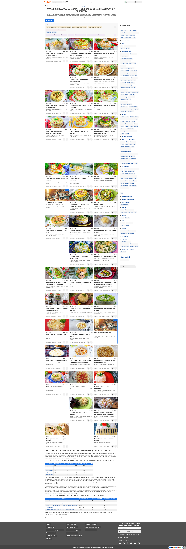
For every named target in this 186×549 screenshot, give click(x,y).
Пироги (122, 116)
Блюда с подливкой (129, 183)
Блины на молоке (129, 126)
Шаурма (122, 209)
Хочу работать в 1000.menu (54, 202)
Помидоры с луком (125, 243)
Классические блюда (127, 136)
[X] (172, 547)
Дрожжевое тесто (124, 204)
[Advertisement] (130, 14)
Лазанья (122, 180)
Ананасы (48, 468)
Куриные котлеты (133, 185)
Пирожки (131, 119)
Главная (48, 524)
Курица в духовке (134, 153)
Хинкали (122, 173)
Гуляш (135, 178)
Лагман (122, 188)
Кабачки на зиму (132, 63)
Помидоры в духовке (125, 163)
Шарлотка (127, 116)
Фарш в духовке (124, 158)
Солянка (127, 48)
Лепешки (136, 126)
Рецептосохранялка (73, 2)
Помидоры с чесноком (125, 241)
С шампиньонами (92, 34)
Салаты (124, 28)
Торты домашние (126, 40)
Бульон (131, 46)
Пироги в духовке (129, 123)
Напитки (124, 228)
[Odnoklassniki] (174, 547)
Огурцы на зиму (133, 53)
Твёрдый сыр (49, 465)
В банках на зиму (124, 56)
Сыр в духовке (132, 156)
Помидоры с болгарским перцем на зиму (130, 92)
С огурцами (56, 34)
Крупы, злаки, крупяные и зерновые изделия (127, 257)
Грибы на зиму (124, 97)
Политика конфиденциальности (54, 530)
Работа (86, 2)
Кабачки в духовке (125, 153)
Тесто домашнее (126, 202)
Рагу (133, 171)
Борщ (122, 46)
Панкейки (127, 133)
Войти (138, 2)
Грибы (103, 34)
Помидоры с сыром (125, 246)
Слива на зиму (133, 75)
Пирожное (127, 217)
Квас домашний (131, 230)
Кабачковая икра (124, 63)
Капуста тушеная (124, 185)
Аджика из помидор (125, 109)
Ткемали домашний (125, 225)
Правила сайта (50, 527)
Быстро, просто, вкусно (128, 199)
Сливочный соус (129, 223)
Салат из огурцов (124, 30)
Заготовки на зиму (126, 51)
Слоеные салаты (62, 29)
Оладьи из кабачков (129, 128)
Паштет (135, 212)
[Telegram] (182, 547)
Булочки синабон (133, 131)
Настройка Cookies (51, 535)
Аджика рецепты (124, 106)
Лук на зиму (123, 82)
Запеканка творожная (130, 173)
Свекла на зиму (124, 89)
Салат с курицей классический (79, 27)
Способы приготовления (128, 139)
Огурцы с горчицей (134, 109)
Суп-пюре (123, 48)
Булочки (122, 123)
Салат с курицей (132, 30)
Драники (122, 128)
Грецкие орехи (49, 474)
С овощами (124, 239)
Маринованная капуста (126, 99)
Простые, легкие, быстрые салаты (128, 37)
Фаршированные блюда (130, 144)
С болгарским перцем (80, 34)
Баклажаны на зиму (125, 75)
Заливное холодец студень (127, 212)
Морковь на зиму (130, 82)
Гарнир (123, 191)
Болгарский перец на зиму (126, 58)
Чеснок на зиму (124, 80)
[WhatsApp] (180, 547)
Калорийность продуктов (73, 530)
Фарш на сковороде (125, 161)
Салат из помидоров (130, 35)
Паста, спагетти (124, 178)
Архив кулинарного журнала (74, 535)
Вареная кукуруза (124, 259)
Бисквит (122, 126)
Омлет (130, 176)
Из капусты (71, 34)
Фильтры (50, 20)
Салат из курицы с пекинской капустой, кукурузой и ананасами (61, 505)
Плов (122, 171)
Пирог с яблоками (126, 263)
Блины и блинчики (125, 119)
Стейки (125, 171)
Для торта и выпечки (127, 196)
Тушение (122, 146)
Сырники (133, 121)
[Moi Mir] (176, 547)
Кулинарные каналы (90, 530)
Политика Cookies (51, 532)
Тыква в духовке (134, 163)
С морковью (64, 34)
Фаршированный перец (126, 151)
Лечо (130, 60)
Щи (135, 46)
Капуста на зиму (132, 80)
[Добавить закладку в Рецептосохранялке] (64, 61)
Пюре (122, 193)
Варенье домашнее (125, 70)
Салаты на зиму (124, 60)
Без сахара (123, 251)
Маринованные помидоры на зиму (128, 87)
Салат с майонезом (51, 29)
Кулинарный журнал (72, 532)
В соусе (122, 144)
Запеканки (136, 168)
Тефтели (122, 183)
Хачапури (136, 123)
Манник (122, 133)
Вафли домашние (124, 131)
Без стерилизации (125, 73)
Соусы (123, 220)
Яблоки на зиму (132, 73)
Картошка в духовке (129, 146)
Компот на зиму (133, 70)
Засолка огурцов (124, 94)
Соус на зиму (132, 94)
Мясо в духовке (132, 158)
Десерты (124, 215)
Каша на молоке (124, 176)
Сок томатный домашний (126, 104)
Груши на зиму (131, 97)
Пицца (126, 180)
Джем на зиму (134, 77)
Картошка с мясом (134, 246)
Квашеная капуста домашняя (127, 111)
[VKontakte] (170, 547)
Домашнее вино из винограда (127, 233)
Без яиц (54, 32)
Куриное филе (49, 470)
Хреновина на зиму (133, 106)
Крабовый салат (124, 32)
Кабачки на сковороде (125, 149)
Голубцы (130, 171)
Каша (122, 168)
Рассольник (126, 46)
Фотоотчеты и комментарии (92, 527)
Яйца (99, 34)
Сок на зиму (123, 65)
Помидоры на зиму (125, 53)
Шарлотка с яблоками (125, 121)
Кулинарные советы (72, 527)
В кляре (126, 188)
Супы (123, 43)
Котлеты (126, 168)
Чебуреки (131, 178)
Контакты (48, 538)
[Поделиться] (184, 547)
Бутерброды (125, 236)
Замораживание (124, 156)
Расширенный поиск (90, 524)
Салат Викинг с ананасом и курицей (55, 503)
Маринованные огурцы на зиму (127, 68)
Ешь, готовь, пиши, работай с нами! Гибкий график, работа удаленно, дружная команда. (56, 206)
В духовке (123, 141)
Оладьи (136, 119)
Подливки (123, 223)
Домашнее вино (124, 230)
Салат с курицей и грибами (94, 27)
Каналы (81, 2)
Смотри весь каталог (128, 266)
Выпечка (124, 114)
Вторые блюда (125, 166)
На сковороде (133, 141)
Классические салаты (133, 32)
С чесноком (49, 34)
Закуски (124, 207)
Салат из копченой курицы (64, 27)
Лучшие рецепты (71, 524)
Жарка (127, 141)
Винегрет (123, 35)
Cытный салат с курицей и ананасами (55, 500)
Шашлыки (131, 168)
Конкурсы (91, 2)
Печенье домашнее (134, 116)
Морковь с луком (133, 243)
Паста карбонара (132, 180)
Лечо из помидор (124, 101)
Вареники (135, 176)
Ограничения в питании (128, 249)
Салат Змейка (49, 507)
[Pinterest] (178, 547)
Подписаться (130, 531)
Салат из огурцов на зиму (126, 85)
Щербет (122, 217)
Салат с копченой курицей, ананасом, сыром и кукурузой (60, 509)
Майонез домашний (51, 27)
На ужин (49, 32)
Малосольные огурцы (125, 77)
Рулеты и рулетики (129, 209)
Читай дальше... (90, 17)
